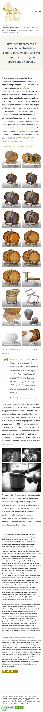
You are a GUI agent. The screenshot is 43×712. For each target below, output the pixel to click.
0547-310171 (17, 146)
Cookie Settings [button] (8, 707)
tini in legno (25, 131)
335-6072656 (8, 146)
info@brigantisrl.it (27, 146)
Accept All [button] (19, 707)
